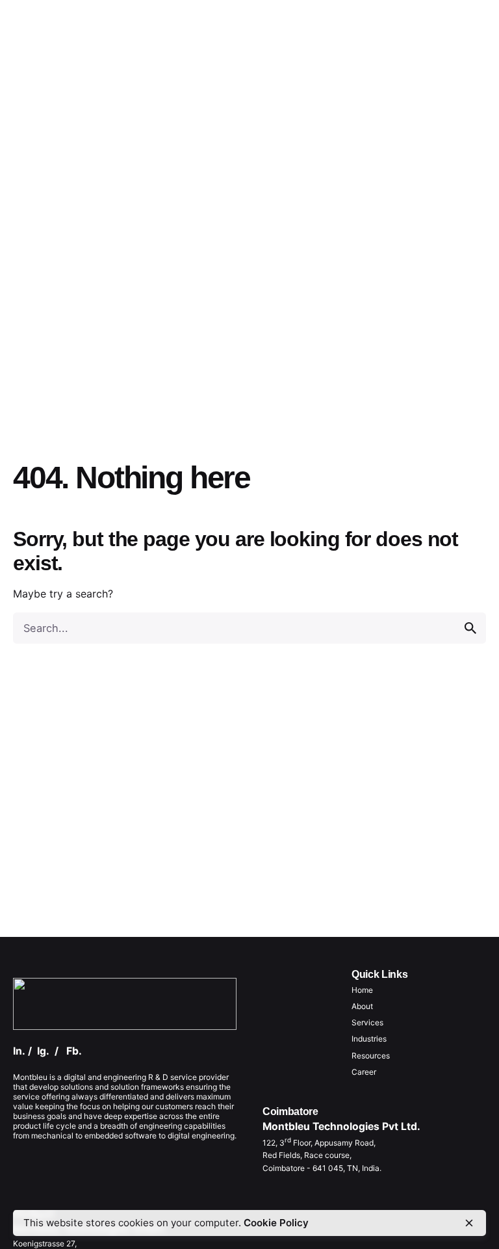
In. (19, 1051)
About (362, 1006)
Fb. (74, 1051)
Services (367, 1022)
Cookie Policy (276, 1222)
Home (362, 990)
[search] (470, 628)
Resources (371, 1055)
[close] (469, 1223)
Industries (369, 1039)
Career (364, 1072)
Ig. (43, 1051)
